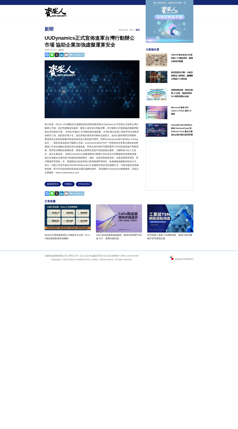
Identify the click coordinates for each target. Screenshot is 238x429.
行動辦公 (68, 184)
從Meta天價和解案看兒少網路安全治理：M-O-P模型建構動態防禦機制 (67, 237)
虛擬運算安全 (53, 184)
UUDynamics (84, 184)
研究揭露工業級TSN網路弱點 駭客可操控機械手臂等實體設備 (169, 237)
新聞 (137, 30)
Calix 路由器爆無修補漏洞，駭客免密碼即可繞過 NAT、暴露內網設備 (119, 237)
